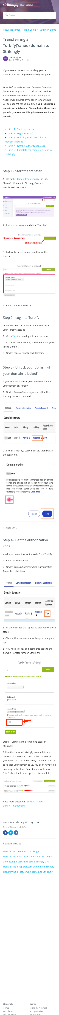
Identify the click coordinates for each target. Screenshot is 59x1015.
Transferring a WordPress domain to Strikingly (27, 856)
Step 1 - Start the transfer (21, 129)
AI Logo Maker (36, 1011)
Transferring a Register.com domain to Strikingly (28, 866)
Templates (8, 1011)
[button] (32, 822)
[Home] (10, 5)
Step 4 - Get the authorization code (26, 145)
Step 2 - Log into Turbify (21, 133)
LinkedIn (16, 832)
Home (6, 1007)
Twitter (10, 832)
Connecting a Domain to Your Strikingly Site (26, 861)
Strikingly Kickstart (38, 1007)
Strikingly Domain (49, 29)
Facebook (5, 832)
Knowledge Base (11, 29)
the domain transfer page (25, 178)
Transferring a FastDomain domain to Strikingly (28, 871)
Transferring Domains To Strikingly (21, 851)
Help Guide (30, 29)
